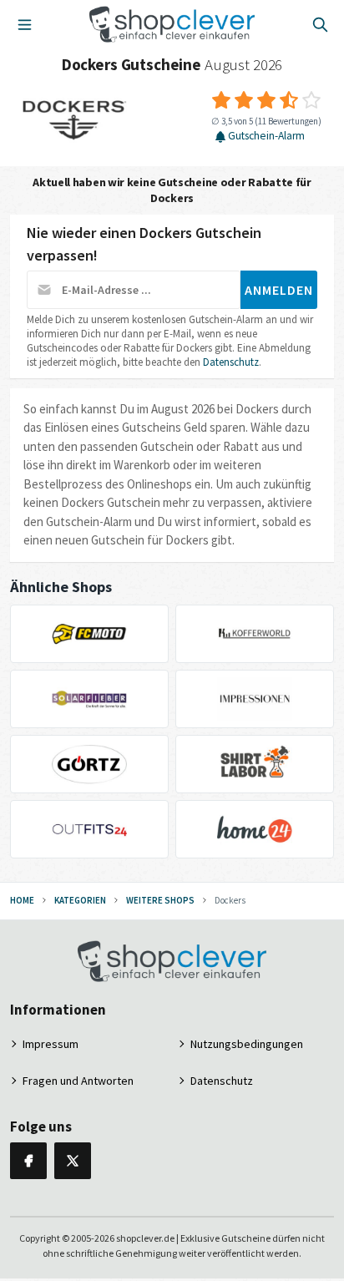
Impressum (50, 1043)
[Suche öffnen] (320, 24)
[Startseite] (172, 24)
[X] (72, 1160)
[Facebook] (28, 1160)
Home (22, 900)
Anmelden (279, 289)
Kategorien (80, 900)
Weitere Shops (160, 900)
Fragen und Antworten (78, 1080)
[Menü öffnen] (24, 24)
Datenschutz (231, 362)
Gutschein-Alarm (266, 136)
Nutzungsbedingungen (246, 1043)
